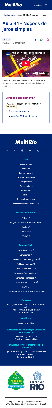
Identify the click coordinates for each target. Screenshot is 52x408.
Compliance (25, 255)
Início (6, 15)
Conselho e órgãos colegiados (25, 259)
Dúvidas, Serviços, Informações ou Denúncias (26, 346)
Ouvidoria (26, 318)
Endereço (26, 300)
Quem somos (26, 164)
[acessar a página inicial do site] (13, 5)
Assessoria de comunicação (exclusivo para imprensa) (26, 331)
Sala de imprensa (26, 173)
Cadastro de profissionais (25, 282)
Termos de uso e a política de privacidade (26, 291)
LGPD (25, 287)
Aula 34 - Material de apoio (24, 116)
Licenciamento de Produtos (25, 204)
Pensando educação (26, 199)
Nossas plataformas (26, 212)
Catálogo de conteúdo (26, 177)
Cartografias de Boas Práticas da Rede (25, 222)
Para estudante (26, 186)
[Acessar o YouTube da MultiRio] (6, 151)
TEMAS (25, 236)
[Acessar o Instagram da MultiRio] (14, 151)
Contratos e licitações (25, 278)
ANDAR (25, 218)
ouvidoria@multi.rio (26, 323)
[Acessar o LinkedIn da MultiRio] (45, 151)
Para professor (26, 182)
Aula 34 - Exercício (20, 111)
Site (26, 159)
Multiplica (25, 232)
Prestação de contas (25, 269)
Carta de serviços (25, 250)
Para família (26, 190)
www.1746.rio (29, 357)
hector (25, 227)
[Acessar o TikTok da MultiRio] (22, 151)
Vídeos (13, 15)
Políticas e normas (25, 264)
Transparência (26, 245)
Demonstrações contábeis (25, 273)
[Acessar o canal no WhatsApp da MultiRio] (37, 151)
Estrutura (26, 169)
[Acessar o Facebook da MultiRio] (30, 151)
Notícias (26, 195)
